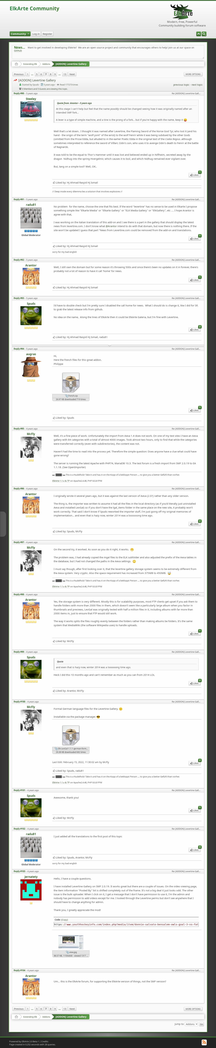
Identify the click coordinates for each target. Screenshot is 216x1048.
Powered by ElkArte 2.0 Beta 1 (24, 1041)
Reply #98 (19, 594)
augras (31, 354)
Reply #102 (19, 828)
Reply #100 (19, 701)
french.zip (73, 396)
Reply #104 (19, 970)
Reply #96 (19, 488)
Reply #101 (19, 790)
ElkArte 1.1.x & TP (61, 480)
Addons (46, 64)
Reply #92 (19, 259)
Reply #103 (19, 871)
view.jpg (73, 952)
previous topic (181, 84)
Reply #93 (19, 298)
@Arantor (111, 226)
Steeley (31, 99)
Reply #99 (19, 651)
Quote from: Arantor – (74, 103)
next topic (197, 84)
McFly (31, 434)
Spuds (31, 304)
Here (67, 58)
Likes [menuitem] (196, 174)
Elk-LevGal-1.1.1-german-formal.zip (73, 748)
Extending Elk (30, 64)
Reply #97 (19, 542)
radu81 (31, 205)
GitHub (18, 50)
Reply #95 (19, 428)
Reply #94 (19, 348)
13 (64, 74)
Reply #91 (19, 199)
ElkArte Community (34, 8)
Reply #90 (19, 93)
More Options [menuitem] (193, 74)
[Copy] (64, 919)
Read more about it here (28, 58)
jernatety (31, 877)
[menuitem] (204, 34)
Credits (44, 1041)
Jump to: (179, 1024)
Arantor (31, 265)
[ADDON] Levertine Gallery (71, 64)
